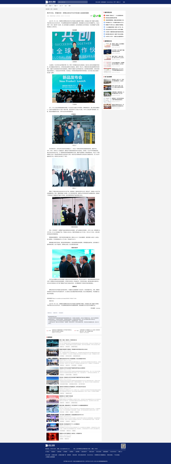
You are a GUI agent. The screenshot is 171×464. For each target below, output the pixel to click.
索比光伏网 (98, 2)
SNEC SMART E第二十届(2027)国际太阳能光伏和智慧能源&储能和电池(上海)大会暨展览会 (118, 86)
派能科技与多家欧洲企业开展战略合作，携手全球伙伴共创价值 (72, 386)
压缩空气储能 (68, 374)
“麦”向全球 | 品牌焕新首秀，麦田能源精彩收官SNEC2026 (71, 414)
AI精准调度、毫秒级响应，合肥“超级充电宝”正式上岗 (118, 92)
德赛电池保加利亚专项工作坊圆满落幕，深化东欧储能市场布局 (72, 358)
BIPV (115, 2)
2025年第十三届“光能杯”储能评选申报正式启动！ (118, 50)
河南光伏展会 (110, 455)
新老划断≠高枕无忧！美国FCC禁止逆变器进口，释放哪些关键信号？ (115, 34)
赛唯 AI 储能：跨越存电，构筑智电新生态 (68, 340)
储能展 (73, 430)
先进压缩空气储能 (64, 384)
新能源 (71, 412)
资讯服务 (65, 451)
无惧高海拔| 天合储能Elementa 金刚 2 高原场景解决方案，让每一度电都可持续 (90, 330)
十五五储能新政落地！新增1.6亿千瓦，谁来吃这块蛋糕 (115, 27)
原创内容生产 (84, 451)
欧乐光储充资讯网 (82, 455)
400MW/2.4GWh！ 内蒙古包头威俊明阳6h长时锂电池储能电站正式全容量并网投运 (115, 36)
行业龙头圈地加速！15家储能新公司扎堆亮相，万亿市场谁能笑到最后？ (118, 63)
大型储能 (80, 365)
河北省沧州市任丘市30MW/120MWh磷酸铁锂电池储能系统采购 (115, 29)
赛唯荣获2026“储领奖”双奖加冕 (66, 396)
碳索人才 (119, 2)
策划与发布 (91, 451)
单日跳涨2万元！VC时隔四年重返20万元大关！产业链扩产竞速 (115, 22)
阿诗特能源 (62, 430)
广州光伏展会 (117, 455)
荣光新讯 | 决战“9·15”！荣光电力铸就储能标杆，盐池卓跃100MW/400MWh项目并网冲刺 (118, 80)
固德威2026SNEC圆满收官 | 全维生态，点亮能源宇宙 (70, 433)
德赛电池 (62, 365)
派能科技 (62, 393)
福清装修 (69, 455)
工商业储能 (73, 365)
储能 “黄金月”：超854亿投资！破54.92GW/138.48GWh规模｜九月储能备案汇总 (118, 57)
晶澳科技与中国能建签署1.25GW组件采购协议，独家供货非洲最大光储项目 (62, 330)
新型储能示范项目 (73, 384)
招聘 (69, 5)
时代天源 (62, 412)
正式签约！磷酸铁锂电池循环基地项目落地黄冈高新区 (115, 31)
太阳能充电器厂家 (62, 455)
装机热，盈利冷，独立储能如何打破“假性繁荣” (118, 44)
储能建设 (62, 374)
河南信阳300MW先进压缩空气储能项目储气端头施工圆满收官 (72, 368)
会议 (66, 5)
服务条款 (59, 451)
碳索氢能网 (103, 2)
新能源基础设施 (76, 356)
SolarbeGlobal (110, 2)
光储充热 (68, 421)
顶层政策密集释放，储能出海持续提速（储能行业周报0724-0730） (115, 20)
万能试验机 (74, 455)
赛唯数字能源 (74, 346)
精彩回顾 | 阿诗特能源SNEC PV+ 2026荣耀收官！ (69, 424)
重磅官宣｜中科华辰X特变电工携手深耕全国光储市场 (118, 99)
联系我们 (53, 451)
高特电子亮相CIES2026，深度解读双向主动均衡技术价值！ (118, 105)
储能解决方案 (68, 393)
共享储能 (62, 356)
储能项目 (75, 374)
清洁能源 (61, 312)
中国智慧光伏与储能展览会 (100, 455)
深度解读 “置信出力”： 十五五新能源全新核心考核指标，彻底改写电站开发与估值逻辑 (115, 15)
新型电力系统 (68, 356)
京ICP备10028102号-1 (68, 461)
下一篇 (76, 330)
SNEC (67, 412)
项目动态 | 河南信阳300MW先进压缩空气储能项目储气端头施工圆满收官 (74, 377)
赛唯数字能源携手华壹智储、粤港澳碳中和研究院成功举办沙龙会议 (73, 349)
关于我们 (47, 451)
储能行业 (49, 312)
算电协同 (68, 346)
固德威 (61, 438)
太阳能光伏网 (54, 455)
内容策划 (71, 451)
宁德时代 (77, 412)
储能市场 (55, 312)
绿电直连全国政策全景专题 (111, 17)
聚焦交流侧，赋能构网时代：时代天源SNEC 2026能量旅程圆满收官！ (74, 405)
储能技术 (68, 402)
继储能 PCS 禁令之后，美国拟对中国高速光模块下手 (115, 24)
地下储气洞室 (82, 384)
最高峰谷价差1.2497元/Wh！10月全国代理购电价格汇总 (118, 69)
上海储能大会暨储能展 (50, 457)
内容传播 (77, 451)
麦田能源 (62, 421)
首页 (46, 5)
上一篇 (48, 330)
